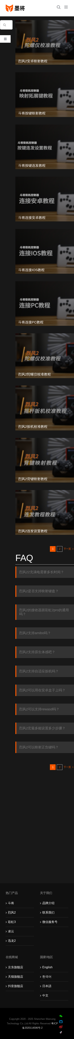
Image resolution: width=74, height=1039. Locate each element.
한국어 (46, 976)
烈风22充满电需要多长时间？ (41, 572)
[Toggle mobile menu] (66, 7)
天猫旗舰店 (15, 976)
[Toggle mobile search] (59, 7)
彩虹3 (12, 921)
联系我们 (48, 912)
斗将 (11, 903)
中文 (45, 995)
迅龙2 (12, 940)
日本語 (46, 986)
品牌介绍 (48, 903)
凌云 (11, 931)
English (47, 967)
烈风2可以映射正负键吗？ (39, 747)
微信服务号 (49, 921)
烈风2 (12, 912)
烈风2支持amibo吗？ (35, 633)
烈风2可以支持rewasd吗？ (39, 709)
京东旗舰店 (15, 967)
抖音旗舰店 (15, 986)
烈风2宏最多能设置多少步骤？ (42, 728)
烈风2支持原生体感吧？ (37, 652)
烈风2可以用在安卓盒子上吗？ (42, 690)
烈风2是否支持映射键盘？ (39, 591)
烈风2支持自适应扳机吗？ (39, 671)
